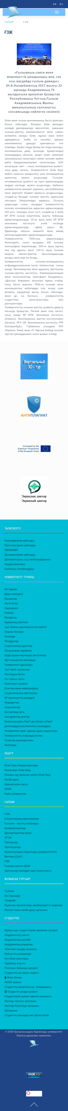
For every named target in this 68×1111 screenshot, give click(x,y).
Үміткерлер (11, 842)
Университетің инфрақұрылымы (24, 735)
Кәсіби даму (12, 779)
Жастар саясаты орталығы (20, 1001)
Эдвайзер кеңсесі (15, 963)
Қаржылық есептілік (16, 622)
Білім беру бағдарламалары (21, 765)
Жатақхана (11, 1010)
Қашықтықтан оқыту (16, 784)
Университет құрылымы (19, 664)
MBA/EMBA (11, 549)
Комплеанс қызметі (16, 683)
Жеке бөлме (14, 977)
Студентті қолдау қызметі (22, 991)
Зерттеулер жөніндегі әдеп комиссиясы (28, 870)
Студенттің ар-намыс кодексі (22, 972)
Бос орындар (12, 895)
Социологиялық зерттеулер (21, 693)
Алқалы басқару (14, 631)
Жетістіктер (11, 603)
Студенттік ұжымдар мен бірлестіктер (27, 1015)
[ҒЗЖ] (34, 54)
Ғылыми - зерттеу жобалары (21, 823)
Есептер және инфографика (21, 688)
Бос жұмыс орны (14, 678)
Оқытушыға (11, 608)
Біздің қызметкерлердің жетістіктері (25, 655)
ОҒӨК (8, 788)
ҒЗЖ (7, 813)
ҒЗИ (7, 861)
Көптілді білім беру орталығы (22, 1005)
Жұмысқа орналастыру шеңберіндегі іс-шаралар (33, 905)
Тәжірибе (10, 900)
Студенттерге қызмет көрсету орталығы (28, 996)
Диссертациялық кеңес (18, 832)
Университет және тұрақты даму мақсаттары (31, 730)
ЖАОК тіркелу (13, 982)
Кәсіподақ (10, 744)
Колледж (10, 636)
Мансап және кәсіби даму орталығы (26, 909)
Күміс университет (15, 793)
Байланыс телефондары (19, 568)
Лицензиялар (12, 707)
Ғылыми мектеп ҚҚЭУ (17, 865)
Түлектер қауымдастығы (19, 740)
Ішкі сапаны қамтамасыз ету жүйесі (25, 626)
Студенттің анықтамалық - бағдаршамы (28, 986)
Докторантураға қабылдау (20, 554)
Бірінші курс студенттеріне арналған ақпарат (31, 930)
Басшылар (11, 598)
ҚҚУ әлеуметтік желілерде (20, 659)
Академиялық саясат (17, 934)
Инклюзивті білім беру (18, 770)
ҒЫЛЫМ (9, 22)
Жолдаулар (11, 641)
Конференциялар (15, 828)
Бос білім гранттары (16, 958)
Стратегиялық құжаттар (18, 645)
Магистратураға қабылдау (20, 545)
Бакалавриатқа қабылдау (19, 540)
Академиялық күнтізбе (18, 939)
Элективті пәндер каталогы (21, 949)
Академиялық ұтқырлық (18, 944)
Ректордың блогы (15, 674)
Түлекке (9, 890)
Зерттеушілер (13, 847)
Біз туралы (11, 589)
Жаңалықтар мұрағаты (18, 650)
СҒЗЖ (8, 837)
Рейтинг (9, 612)
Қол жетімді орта (14, 711)
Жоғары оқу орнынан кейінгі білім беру (28, 774)
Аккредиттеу (12, 702)
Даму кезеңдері (14, 593)
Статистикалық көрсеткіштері (22, 818)
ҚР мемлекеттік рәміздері (20, 697)
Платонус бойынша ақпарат (21, 967)
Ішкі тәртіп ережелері (17, 669)
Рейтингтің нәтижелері (18, 953)
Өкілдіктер (11, 617)
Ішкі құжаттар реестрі (17, 716)
